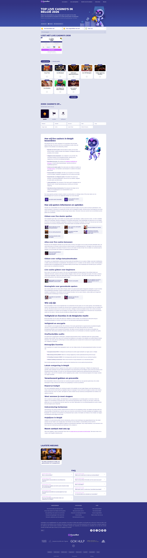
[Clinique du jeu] (93, 541)
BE (42, 530)
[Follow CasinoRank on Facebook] (91, 530)
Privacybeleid (74, 556)
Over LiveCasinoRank (97, 508)
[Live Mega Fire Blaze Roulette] (60, 87)
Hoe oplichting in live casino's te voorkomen (55, 513)
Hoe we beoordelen (97, 510)
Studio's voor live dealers (86, 1)
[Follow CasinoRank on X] (97, 530)
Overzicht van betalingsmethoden (78, 513)
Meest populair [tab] (46, 61)
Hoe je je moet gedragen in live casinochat (55, 515)
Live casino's (64, 1)
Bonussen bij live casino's (78, 510)
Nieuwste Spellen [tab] (56, 61)
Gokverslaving (78, 515)
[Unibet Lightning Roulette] (100, 71)
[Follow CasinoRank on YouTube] (99, 530)
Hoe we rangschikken (97, 513)
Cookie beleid (56, 556)
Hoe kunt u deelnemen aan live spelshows (55, 517)
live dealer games (51, 168)
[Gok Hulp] (78, 541)
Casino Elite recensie (51, 51)
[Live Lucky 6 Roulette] (73, 87)
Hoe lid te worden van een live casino (55, 508)
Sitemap (91, 556)
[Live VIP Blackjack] (87, 71)
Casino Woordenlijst (78, 508)
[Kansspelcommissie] (44, 541)
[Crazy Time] (47, 71)
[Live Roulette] (47, 87)
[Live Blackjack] (60, 71)
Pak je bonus (51, 49)
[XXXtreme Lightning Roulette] (73, 71)
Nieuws (104, 1)
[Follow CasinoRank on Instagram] (94, 530)
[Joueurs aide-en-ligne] (58, 541)
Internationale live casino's (78, 517)
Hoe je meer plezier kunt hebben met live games (54, 510)
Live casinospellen (74, 1)
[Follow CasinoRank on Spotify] (102, 530)
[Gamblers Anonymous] (103, 541)
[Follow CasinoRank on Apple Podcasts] (105, 530)
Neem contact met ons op (97, 515)
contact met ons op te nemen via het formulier (80, 431)
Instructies (97, 1)
